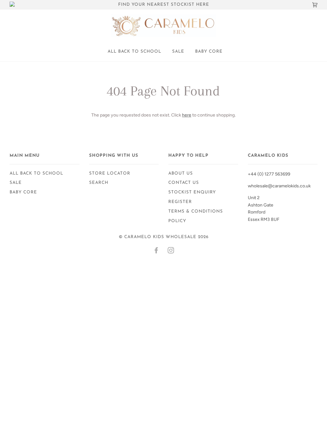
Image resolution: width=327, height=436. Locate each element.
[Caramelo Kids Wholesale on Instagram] (171, 252)
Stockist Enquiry (192, 192)
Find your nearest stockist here (163, 5)
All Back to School (134, 51)
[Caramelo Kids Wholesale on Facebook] (156, 252)
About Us (180, 173)
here (186, 115)
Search (98, 183)
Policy (177, 221)
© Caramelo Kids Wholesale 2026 (164, 237)
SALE (178, 51)
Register (180, 202)
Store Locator (109, 173)
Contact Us (183, 183)
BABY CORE (209, 51)
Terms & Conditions (195, 211)
